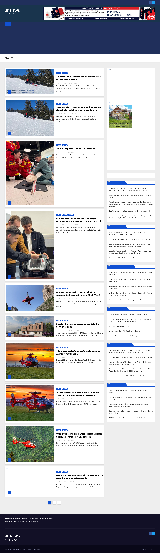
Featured (64, 73)
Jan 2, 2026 (61, 152)
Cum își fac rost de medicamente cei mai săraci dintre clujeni (129, 211)
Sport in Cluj (120, 309)
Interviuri (62, 24)
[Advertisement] (80, 40)
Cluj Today (119, 182)
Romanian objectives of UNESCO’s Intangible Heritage (127, 376)
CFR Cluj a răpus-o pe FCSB (119, 326)
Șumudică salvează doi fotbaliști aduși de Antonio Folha (128, 314)
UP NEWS (12, 11)
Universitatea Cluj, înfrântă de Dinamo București (125, 331)
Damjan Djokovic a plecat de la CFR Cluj (123, 336)
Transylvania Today (123, 267)
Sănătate (27, 24)
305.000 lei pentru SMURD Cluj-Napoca (75, 149)
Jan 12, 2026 (62, 114)
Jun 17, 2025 (62, 298)
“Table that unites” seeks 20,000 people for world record (127, 300)
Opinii (83, 24)
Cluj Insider (119, 227)
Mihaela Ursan (74, 83)
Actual (16, 24)
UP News (71, 152)
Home (142, 549)
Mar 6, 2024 (61, 399)
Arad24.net (119, 385)
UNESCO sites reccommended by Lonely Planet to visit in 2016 (130, 357)
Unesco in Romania (122, 345)
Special (74, 24)
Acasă (146, 549)
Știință (39, 24)
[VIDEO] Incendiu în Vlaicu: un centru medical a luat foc (127, 418)
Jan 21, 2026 (62, 83)
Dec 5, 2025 (61, 225)
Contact (93, 24)
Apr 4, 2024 (61, 357)
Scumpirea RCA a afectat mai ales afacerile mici (125, 258)
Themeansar (36, 549)
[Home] (8, 24)
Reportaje (50, 24)
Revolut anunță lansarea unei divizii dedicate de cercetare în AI (130, 239)
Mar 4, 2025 (61, 330)
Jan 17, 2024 (62, 481)
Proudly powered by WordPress (13, 549)
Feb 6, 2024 (61, 440)
